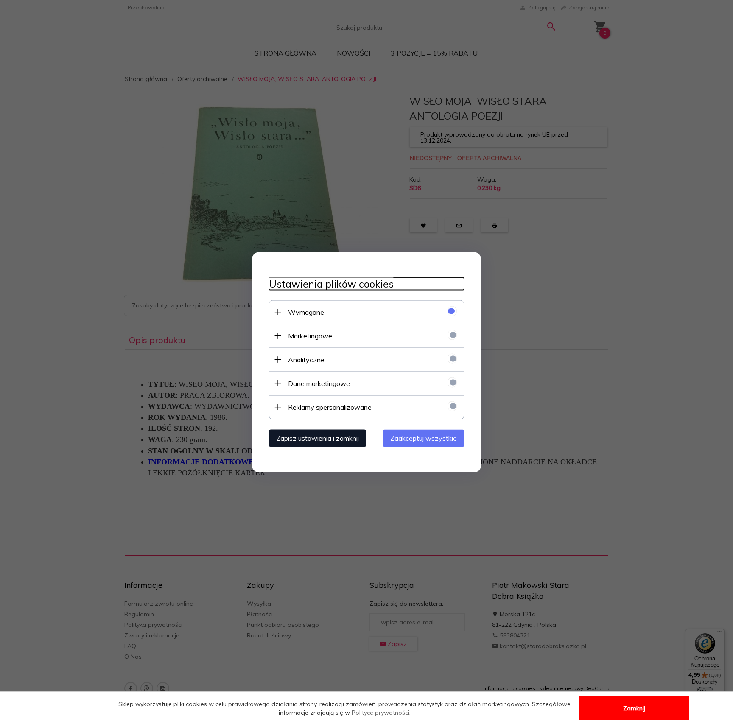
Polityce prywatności (380, 712)
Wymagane (306, 311)
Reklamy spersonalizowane (330, 407)
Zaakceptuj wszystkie (423, 437)
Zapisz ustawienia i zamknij (317, 437)
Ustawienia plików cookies (331, 283)
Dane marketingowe (319, 383)
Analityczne (306, 359)
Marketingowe (310, 335)
